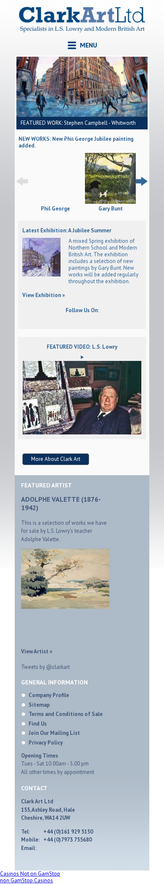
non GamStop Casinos (26, 880)
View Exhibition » (43, 295)
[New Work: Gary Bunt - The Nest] (110, 179)
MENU (88, 45)
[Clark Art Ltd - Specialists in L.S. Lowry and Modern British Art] (82, 30)
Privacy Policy (46, 742)
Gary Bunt (110, 208)
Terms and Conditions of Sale (66, 714)
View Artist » (36, 651)
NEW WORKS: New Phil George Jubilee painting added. (76, 142)
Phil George (55, 208)
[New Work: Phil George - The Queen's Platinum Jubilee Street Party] (55, 202)
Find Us (38, 723)
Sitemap (39, 704)
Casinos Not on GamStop (30, 873)
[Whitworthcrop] (82, 87)
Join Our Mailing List (54, 733)
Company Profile (49, 695)
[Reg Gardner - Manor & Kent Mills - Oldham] (41, 274)
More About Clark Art (55, 459)
